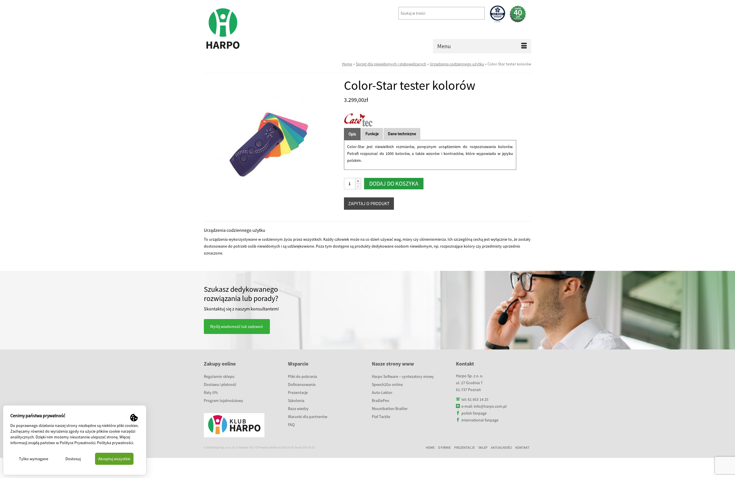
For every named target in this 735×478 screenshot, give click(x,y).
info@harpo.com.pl (490, 406)
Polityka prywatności (115, 442)
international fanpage (479, 420)
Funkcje (372, 133)
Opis (352, 134)
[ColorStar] (269, 144)
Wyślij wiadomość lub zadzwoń (236, 326)
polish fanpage (474, 413)
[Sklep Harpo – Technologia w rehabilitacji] (255, 28)
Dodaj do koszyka (393, 183)
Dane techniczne (402, 133)
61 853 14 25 (478, 399)
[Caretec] (358, 120)
